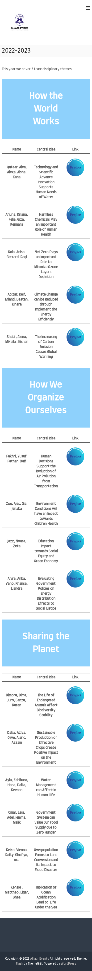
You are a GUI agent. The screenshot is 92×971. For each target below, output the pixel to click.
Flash (19, 963)
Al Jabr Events (39, 958)
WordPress (68, 963)
